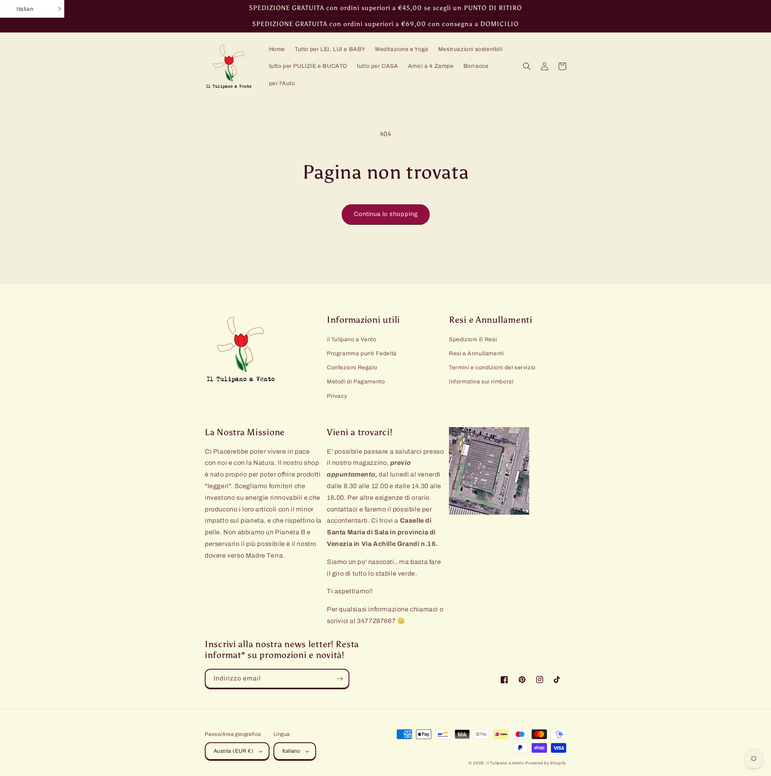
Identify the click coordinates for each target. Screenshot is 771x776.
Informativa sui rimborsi (481, 382)
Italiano (291, 751)
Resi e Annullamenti (476, 353)
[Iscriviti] (340, 678)
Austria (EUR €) (233, 751)
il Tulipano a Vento (351, 339)
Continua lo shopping (386, 214)
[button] (527, 66)
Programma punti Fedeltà (362, 353)
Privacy (337, 396)
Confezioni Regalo (352, 368)
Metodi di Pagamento (356, 382)
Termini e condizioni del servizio (492, 368)
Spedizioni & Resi (473, 339)
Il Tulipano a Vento (505, 763)
